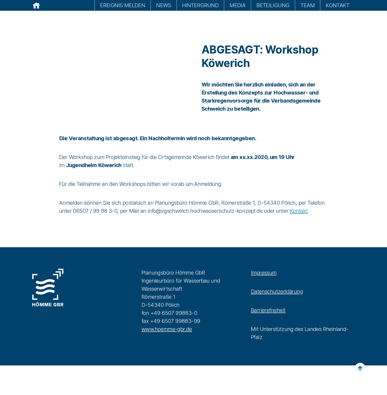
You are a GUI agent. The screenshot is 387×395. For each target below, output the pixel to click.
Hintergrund (200, 5)
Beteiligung (272, 5)
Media (237, 5)
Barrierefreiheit (268, 310)
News (163, 5)
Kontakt (337, 5)
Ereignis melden (122, 5)
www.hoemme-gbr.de (167, 329)
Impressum (264, 272)
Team (308, 5)
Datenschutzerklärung (277, 291)
